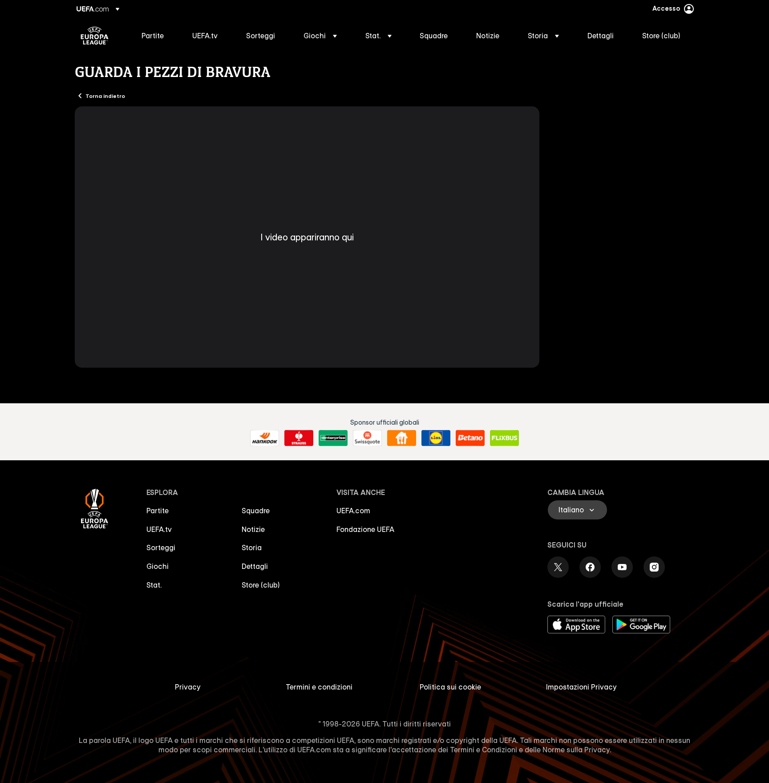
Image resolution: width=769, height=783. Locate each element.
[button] (320, 35)
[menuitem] (156, 35)
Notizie (253, 529)
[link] (153, 35)
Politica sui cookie (450, 687)
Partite (157, 511)
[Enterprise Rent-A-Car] (333, 438)
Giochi (157, 566)
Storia (252, 548)
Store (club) (261, 585)
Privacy (188, 687)
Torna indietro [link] (105, 96)
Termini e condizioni (319, 687)
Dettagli (255, 566)
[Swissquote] (367, 438)
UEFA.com (353, 511)
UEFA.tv (159, 529)
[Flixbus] (504, 438)
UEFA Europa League (94, 36)
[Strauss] (298, 438)
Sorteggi (160, 548)
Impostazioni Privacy (581, 687)
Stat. (154, 585)
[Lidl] (435, 438)
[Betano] (470, 438)
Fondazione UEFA (365, 529)
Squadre (256, 511)
